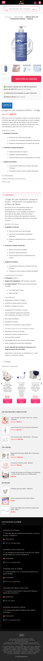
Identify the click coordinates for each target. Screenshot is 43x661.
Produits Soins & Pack (19, 178)
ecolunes (37, 650)
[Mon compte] (39, 2)
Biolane (10, 653)
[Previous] (5, 43)
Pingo (31, 650)
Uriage (8, 181)
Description (9, 195)
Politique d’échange (21, 641)
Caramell (35, 652)
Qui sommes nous (8, 646)
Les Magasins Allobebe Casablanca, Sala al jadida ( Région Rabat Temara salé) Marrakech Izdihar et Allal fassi (21, 644)
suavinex (25, 650)
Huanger (5, 650)
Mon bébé (12, 650)
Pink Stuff (32, 653)
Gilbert (14, 648)
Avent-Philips (34, 647)
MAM (5, 651)
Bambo (17, 646)
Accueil (8, 17)
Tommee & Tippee (33, 648)
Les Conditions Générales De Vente (21, 639)
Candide (24, 651)
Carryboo (16, 652)
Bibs (18, 648)
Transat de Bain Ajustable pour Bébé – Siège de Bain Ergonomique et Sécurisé (7, 387)
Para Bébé (18, 17)
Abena (6, 647)
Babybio (23, 646)
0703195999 (9, 577)
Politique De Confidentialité (18, 640)
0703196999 (9, 558)
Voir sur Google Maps (12, 543)
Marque (8, 362)
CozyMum (30, 646)
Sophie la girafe (26, 652)
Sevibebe (31, 651)
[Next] (37, 43)
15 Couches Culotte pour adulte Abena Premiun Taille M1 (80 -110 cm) (35, 387)
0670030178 (9, 539)
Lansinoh (37, 646)
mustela (10, 651)
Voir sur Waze (10, 601)
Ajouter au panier (26, 79)
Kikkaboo (19, 647)
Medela (19, 650)
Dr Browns (8, 652)
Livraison (31, 640)
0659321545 (9, 597)
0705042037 (9, 616)
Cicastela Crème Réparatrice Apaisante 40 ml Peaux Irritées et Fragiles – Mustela (21, 389)
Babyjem (27, 647)
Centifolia (12, 647)
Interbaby (7, 648)
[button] (3, 2)
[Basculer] (3, 195)
